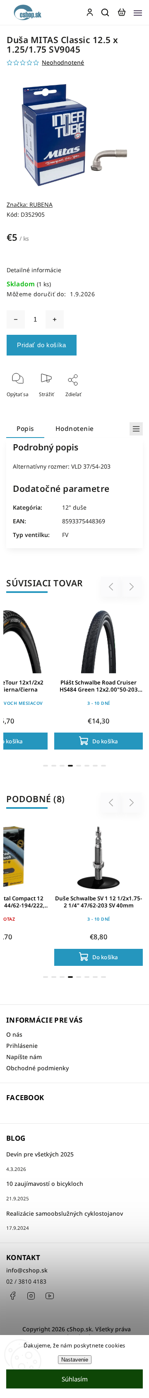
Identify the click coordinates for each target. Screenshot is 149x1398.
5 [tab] (78, 766)
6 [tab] (86, 766)
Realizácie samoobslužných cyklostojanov (64, 1213)
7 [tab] (95, 766)
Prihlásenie (22, 1046)
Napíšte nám (24, 1057)
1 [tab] (45, 766)
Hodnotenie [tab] (74, 428)
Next (131, 587)
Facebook (12, 1295)
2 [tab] (53, 766)
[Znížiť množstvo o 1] (16, 319)
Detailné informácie (34, 270)
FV (65, 535)
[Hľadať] (105, 12)
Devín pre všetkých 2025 (40, 1154)
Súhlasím (75, 1379)
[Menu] (137, 12)
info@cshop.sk (27, 1270)
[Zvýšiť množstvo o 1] (55, 319)
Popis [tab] (25, 428)
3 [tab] (62, 766)
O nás (14, 1034)
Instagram (31, 1295)
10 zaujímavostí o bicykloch (44, 1184)
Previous (112, 587)
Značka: (30, 204)
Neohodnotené (63, 62)
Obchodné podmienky (37, 1068)
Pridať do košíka (41, 344)
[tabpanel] (98, 678)
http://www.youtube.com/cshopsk (49, 1295)
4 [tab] (70, 766)
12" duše (74, 507)
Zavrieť (121, 405)
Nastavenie (74, 1360)
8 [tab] (103, 766)
